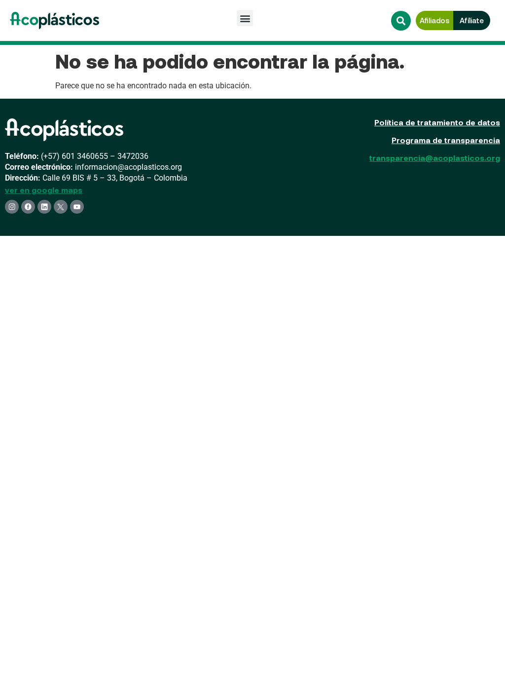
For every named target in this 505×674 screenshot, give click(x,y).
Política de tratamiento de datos (437, 122)
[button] (245, 18)
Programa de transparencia (446, 140)
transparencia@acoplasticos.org (434, 157)
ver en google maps (43, 189)
